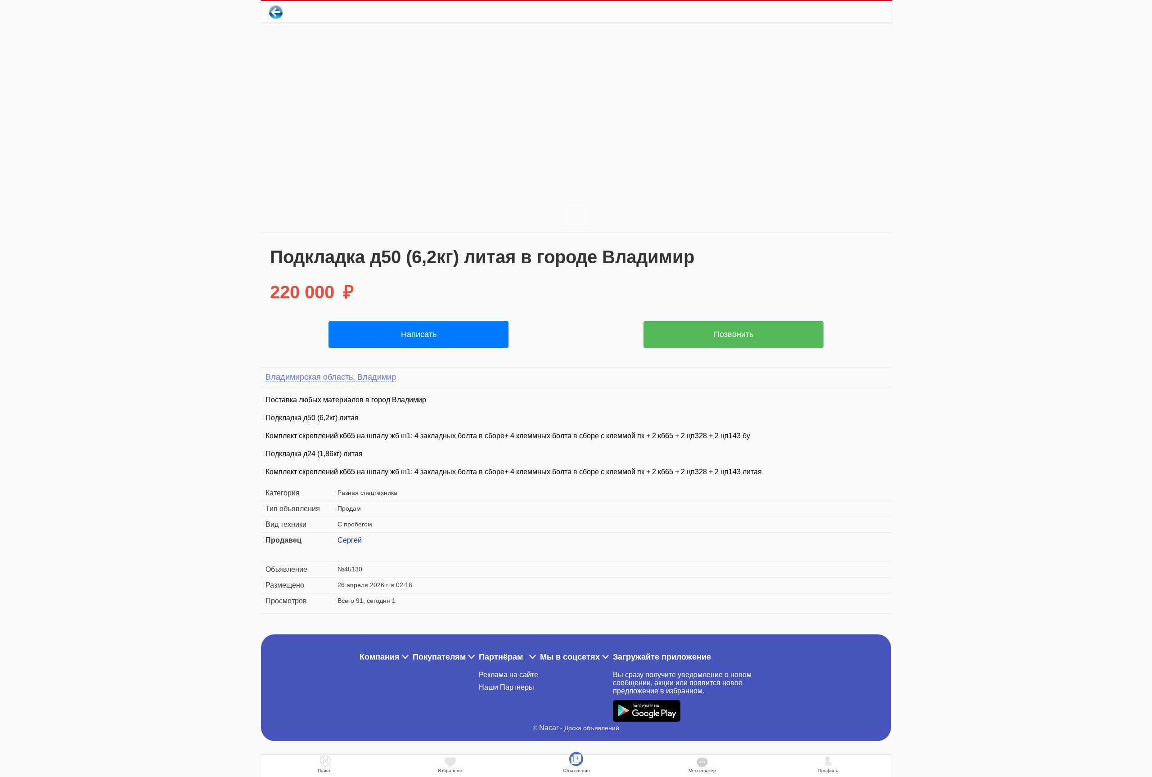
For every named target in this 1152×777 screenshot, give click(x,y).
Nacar (548, 728)
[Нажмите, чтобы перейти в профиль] (344, 551)
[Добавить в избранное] (848, 12)
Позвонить (733, 334)
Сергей (350, 540)
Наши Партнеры (506, 687)
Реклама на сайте (508, 674)
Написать (418, 334)
